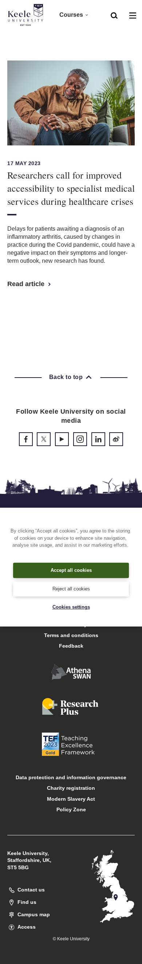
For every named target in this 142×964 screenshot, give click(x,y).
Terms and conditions (71, 635)
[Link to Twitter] (44, 439)
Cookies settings (71, 607)
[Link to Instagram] (80, 439)
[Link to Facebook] (26, 439)
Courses (71, 15)
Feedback (71, 646)
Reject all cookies (71, 589)
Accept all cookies (71, 570)
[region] (71, 567)
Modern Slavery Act (71, 799)
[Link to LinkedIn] (98, 439)
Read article (26, 284)
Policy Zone (71, 809)
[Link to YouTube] (62, 439)
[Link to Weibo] (116, 439)
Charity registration (71, 788)
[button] (114, 15)
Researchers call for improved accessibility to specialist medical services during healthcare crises (71, 188)
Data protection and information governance (71, 777)
